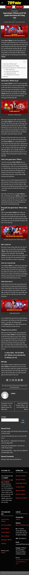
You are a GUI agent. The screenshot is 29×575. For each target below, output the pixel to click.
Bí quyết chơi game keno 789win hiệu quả (14, 67)
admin (23, 22)
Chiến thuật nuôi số (11, 73)
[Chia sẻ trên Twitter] (13, 380)
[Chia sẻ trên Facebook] (10, 380)
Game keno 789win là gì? (10, 64)
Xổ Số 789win (14, 11)
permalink (16, 387)
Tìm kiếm (3, 417)
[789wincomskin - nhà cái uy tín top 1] (14, 2)
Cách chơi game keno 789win (11, 66)
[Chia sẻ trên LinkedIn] (21, 380)
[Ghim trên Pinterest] (19, 380)
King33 (3, 552)
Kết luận (5, 76)
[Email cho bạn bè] (16, 380)
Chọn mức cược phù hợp (12, 71)
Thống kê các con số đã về (12, 74)
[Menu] (2, 3)
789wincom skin (6, 480)
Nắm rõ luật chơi (10, 69)
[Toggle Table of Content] (24, 61)
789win (3, 56)
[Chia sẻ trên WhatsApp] (7, 380)
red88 (20, 561)
